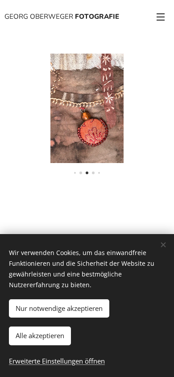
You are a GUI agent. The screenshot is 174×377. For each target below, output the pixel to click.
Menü (161, 16)
